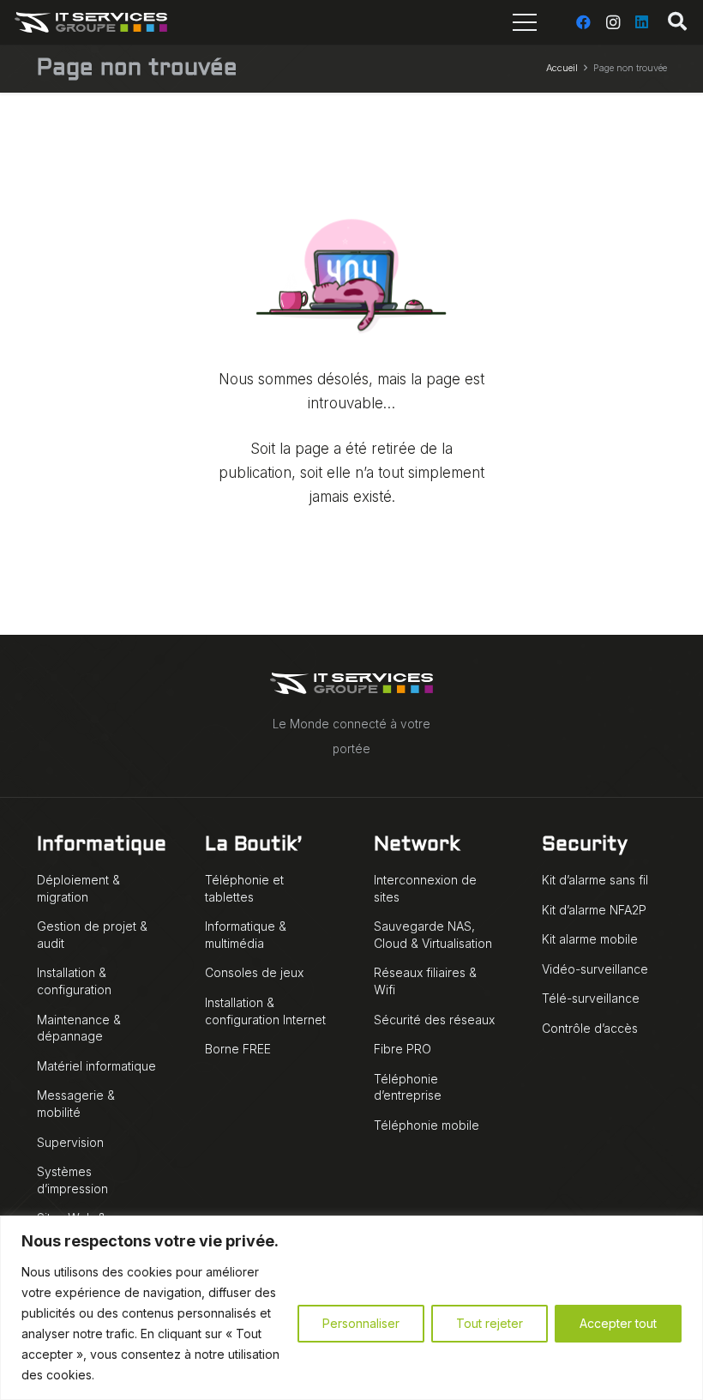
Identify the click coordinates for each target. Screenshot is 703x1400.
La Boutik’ (253, 845)
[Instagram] (613, 22)
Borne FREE (238, 1048)
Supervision (70, 1142)
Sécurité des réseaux (434, 1019)
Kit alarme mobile (590, 939)
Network (417, 845)
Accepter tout (618, 1323)
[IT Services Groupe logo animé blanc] (91, 22)
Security (585, 845)
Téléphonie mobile (426, 1125)
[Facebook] (583, 22)
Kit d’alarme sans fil (595, 879)
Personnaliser (361, 1323)
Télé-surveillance (591, 998)
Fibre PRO (402, 1048)
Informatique (101, 845)
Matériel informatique (96, 1066)
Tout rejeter (489, 1323)
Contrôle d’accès (590, 1028)
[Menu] (525, 22)
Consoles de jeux (254, 972)
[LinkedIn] (642, 22)
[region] (351, 1308)
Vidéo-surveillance (595, 969)
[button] (677, 22)
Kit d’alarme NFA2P (594, 909)
